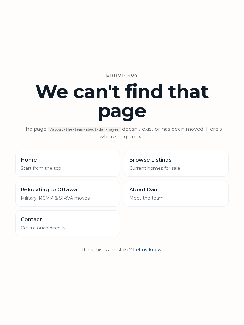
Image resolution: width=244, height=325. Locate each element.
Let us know (147, 250)
